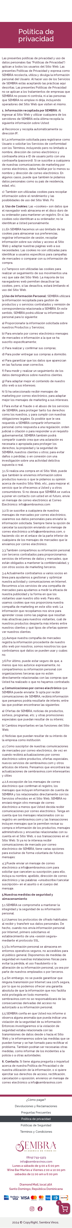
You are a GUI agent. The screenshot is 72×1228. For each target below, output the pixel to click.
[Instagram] (32, 1208)
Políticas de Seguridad (36, 1125)
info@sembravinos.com (36, 1161)
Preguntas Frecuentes (36, 1112)
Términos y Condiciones (36, 1131)
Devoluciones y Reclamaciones (36, 1106)
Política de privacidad (36, 1119)
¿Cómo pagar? (36, 1099)
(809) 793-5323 (36, 1157)
